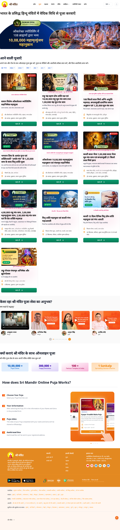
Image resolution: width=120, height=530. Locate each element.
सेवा (67, 464)
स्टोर (85, 4)
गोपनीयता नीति (86, 480)
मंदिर (58, 4)
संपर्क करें (49, 461)
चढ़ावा (46, 4)
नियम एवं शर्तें (94, 480)
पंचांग (52, 4)
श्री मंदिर (10, 520)
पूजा (40, 4)
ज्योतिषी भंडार (76, 4)
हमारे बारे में (49, 457)
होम (34, 4)
